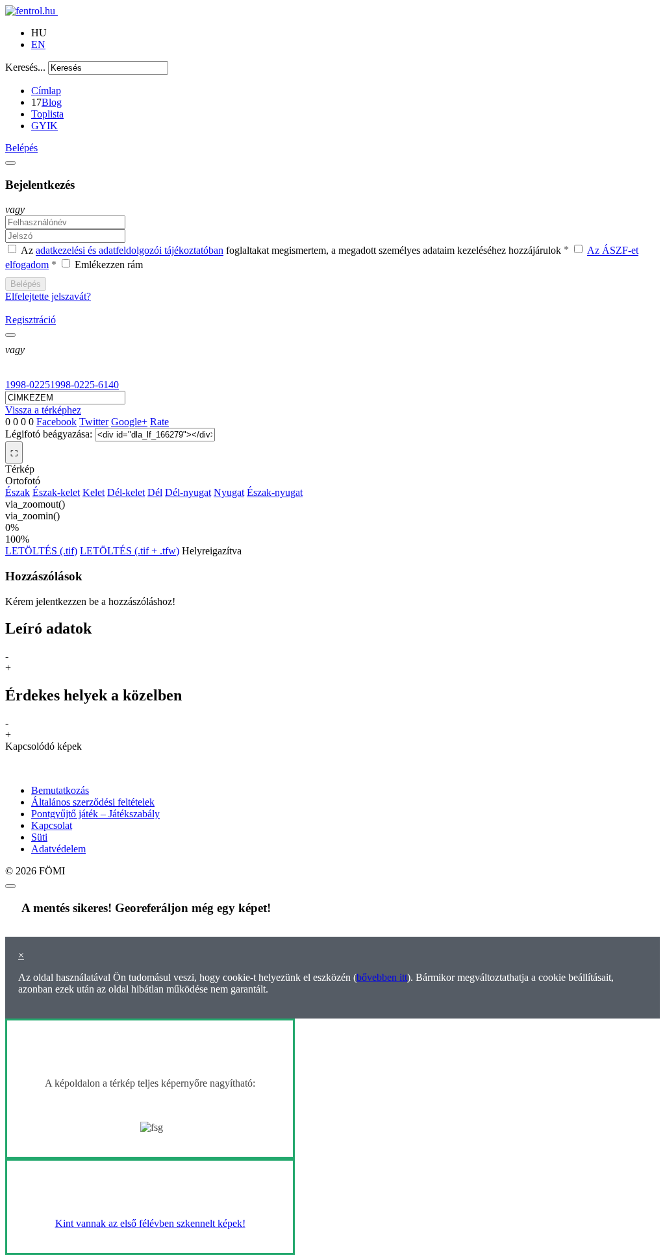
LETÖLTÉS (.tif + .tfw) (129, 550)
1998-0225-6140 (84, 384)
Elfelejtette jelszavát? (48, 296)
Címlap (46, 90)
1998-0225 (27, 384)
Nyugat (229, 492)
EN (38, 44)
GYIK (44, 125)
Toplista (47, 113)
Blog (52, 102)
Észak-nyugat (275, 492)
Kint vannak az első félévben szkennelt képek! (150, 1223)
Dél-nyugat (188, 492)
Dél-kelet (126, 492)
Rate (159, 421)
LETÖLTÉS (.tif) (41, 550)
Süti (39, 837)
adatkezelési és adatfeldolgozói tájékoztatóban (129, 250)
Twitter (93, 421)
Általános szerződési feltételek (93, 802)
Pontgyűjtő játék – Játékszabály (95, 813)
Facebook (56, 421)
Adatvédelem (58, 848)
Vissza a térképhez (43, 409)
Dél (154, 492)
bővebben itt (382, 977)
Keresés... (25, 67)
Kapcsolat (51, 825)
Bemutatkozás (60, 790)
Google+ (129, 421)
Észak (17, 492)
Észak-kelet (56, 492)
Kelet (93, 492)
